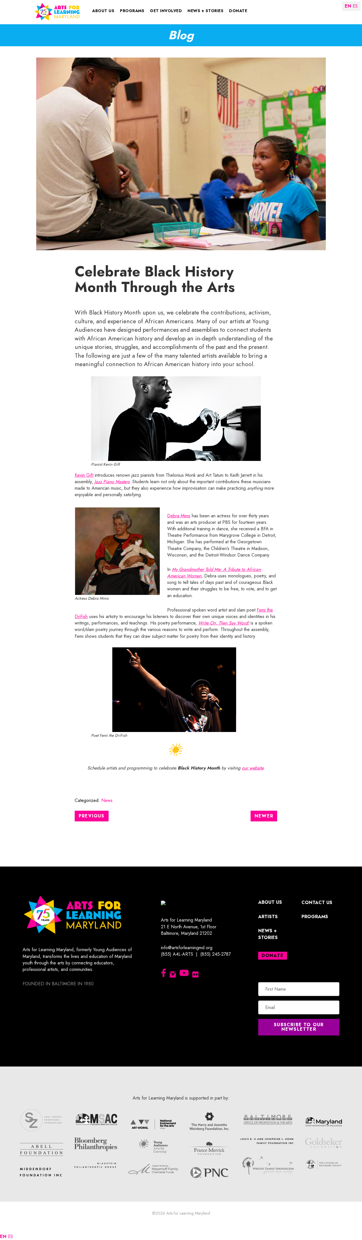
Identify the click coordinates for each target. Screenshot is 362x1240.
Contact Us (316, 902)
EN (3, 1236)
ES (10, 1236)
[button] (298, 1027)
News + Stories (205, 11)
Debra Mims (178, 516)
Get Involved (166, 11)
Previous (92, 816)
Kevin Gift (84, 475)
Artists (268, 916)
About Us (103, 11)
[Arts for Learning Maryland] (57, 11)
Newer (264, 816)
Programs (132, 11)
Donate (238, 11)
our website (252, 768)
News (107, 800)
